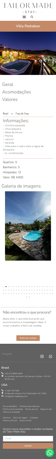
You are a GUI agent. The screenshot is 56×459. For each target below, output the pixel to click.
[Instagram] (42, 356)
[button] (24, 17)
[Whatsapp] (51, 356)
